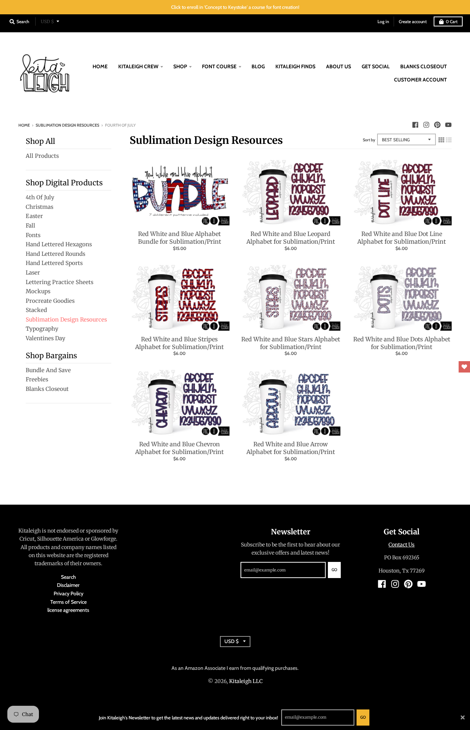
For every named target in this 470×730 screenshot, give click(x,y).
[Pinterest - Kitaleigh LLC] (437, 124)
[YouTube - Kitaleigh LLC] (448, 124)
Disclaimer (68, 585)
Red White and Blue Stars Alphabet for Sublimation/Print (290, 343)
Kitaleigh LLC (246, 681)
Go (363, 717)
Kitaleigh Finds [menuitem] (295, 66)
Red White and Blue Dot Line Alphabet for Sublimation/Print (401, 237)
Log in (383, 21)
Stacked (36, 309)
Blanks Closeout (47, 388)
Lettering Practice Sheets (59, 282)
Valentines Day (45, 338)
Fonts (33, 235)
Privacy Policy (68, 593)
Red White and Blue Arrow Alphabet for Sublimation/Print (290, 447)
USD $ (47, 21)
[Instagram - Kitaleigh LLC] (426, 124)
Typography (42, 328)
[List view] (449, 139)
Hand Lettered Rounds (55, 253)
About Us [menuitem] (338, 66)
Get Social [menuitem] (376, 66)
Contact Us (401, 544)
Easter (34, 216)
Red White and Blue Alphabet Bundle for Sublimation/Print (179, 237)
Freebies (37, 379)
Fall (30, 225)
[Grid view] (441, 139)
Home (24, 125)
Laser (33, 272)
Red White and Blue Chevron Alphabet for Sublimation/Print (179, 447)
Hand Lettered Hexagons (59, 244)
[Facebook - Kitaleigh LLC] (415, 124)
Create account (413, 21)
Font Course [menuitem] (219, 66)
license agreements (68, 610)
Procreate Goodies (50, 300)
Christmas (39, 206)
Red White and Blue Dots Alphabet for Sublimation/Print (401, 343)
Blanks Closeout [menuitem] (423, 66)
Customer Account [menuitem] (420, 79)
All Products (42, 155)
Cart (452, 21)
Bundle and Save (48, 370)
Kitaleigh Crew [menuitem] (138, 66)
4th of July (40, 197)
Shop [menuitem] (180, 66)
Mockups (38, 291)
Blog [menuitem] (258, 66)
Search (68, 577)
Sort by (369, 139)
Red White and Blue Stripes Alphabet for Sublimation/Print (179, 343)
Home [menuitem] (100, 66)
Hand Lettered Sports (54, 262)
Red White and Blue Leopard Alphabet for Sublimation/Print (290, 237)
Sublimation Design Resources (67, 125)
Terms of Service (68, 602)
